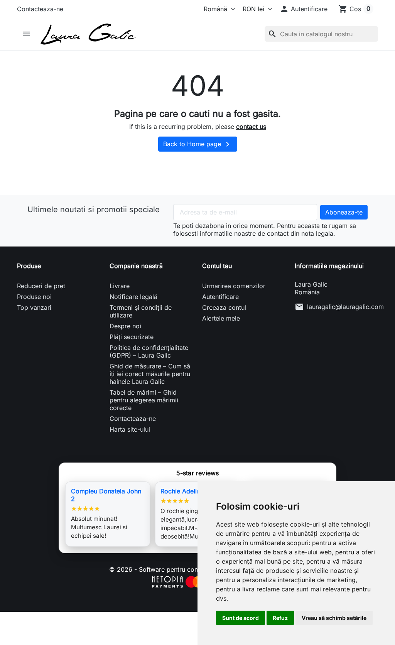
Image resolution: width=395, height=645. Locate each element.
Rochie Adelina (182, 491)
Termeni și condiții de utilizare (141, 311)
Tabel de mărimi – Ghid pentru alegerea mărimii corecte (144, 400)
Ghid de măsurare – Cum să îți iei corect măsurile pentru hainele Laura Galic (150, 373)
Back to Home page (197, 144)
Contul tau (217, 266)
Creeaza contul (224, 307)
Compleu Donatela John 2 (106, 495)
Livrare (120, 286)
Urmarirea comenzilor (233, 286)
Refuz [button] (280, 618)
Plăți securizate (132, 337)
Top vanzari (34, 307)
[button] (303, 9)
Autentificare (220, 297)
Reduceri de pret (41, 286)
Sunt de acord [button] (240, 618)
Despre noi (125, 326)
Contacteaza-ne (40, 9)
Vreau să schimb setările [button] (334, 618)
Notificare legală (133, 297)
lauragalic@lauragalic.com (345, 307)
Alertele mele (221, 318)
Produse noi (34, 297)
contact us (251, 126)
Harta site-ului (130, 429)
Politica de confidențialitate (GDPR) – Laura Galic (149, 351)
